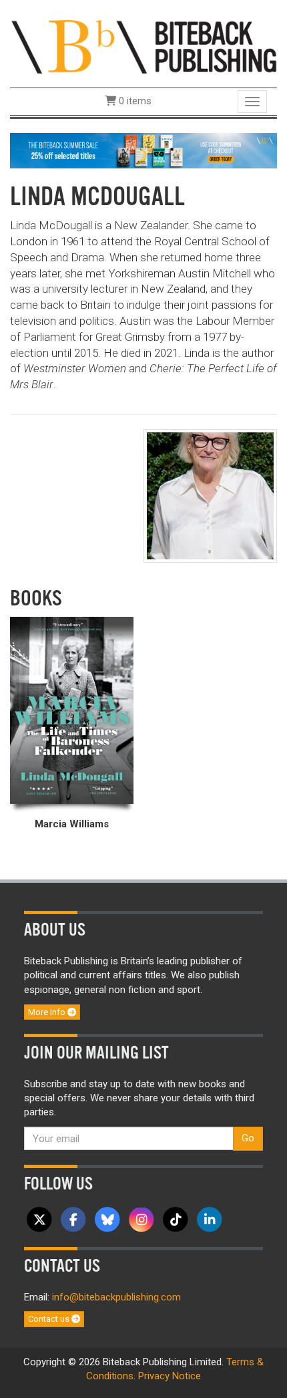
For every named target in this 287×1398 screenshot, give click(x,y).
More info (47, 1012)
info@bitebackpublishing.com (116, 1297)
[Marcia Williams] (71, 710)
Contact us (49, 1319)
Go (248, 1138)
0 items (134, 101)
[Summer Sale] (143, 150)
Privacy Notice (169, 1376)
